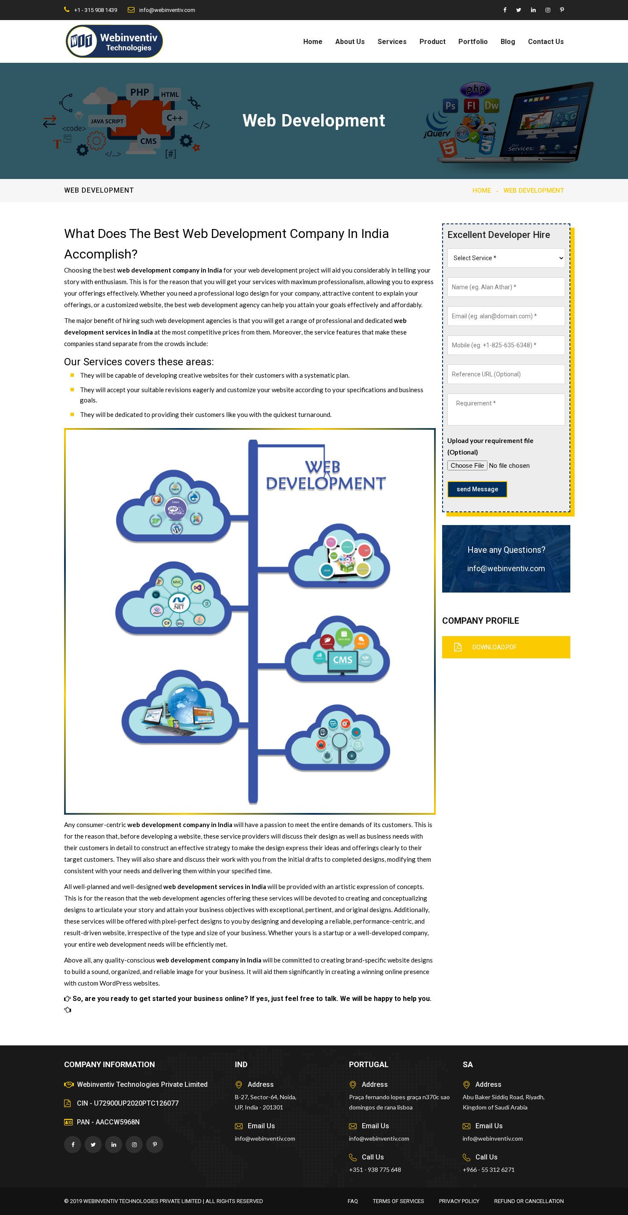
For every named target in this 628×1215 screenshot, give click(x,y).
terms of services (398, 1201)
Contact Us (546, 42)
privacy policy (459, 1201)
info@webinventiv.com (166, 10)
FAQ (353, 1201)
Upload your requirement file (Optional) (490, 446)
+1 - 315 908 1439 (95, 10)
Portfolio (473, 42)
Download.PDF (494, 647)
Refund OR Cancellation (529, 1201)
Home (313, 42)
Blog (508, 42)
